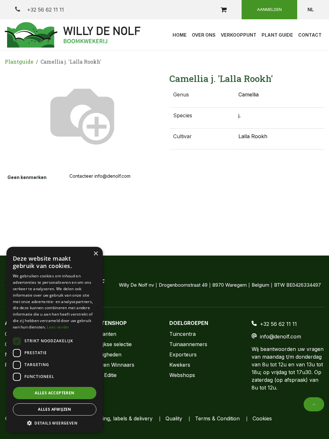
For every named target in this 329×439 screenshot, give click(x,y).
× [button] (95, 253)
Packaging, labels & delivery (119, 418)
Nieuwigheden (104, 354)
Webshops (182, 375)
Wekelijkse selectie (109, 344)
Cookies (262, 418)
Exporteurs (183, 354)
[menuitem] (179, 34)
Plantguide (19, 61)
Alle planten (101, 334)
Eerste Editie (102, 375)
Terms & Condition (217, 418)
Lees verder (58, 327)
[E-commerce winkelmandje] (223, 9)
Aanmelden (269, 9)
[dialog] (54, 340)
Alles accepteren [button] (54, 393)
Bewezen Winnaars (110, 365)
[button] (314, 404)
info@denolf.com (280, 336)
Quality (173, 418)
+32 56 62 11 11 (44, 9)
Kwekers (179, 365)
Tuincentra (182, 334)
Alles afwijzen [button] (54, 409)
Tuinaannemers (188, 344)
